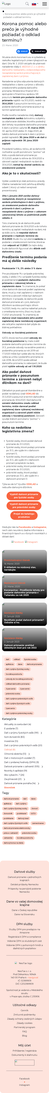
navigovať (33, 977)
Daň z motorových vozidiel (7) (19, 758)
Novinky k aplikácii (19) (15, 770)
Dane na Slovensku (24, 914)
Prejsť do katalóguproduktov (24, 515)
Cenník (24, 1010)
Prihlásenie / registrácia (24, 1051)
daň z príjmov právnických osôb (19, 699)
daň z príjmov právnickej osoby (19, 713)
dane (20, 664)
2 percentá (24, 689)
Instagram (24, 1085)
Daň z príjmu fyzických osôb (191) (21, 733)
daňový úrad (23, 818)
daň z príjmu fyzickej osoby (17, 669)
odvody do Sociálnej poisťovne (19, 679)
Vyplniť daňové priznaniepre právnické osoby (24, 505)
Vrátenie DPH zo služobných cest (24, 941)
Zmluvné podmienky (24, 1014)
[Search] (27, 3)
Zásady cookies (24, 1023)
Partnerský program (24, 1027)
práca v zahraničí (11, 833)
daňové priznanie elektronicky (17, 828)
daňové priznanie (34, 664)
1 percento (10, 708)
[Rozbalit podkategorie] (41, 732)
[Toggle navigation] (44, 4)
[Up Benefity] (24, 1061)
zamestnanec (38, 823)
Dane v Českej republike (24, 910)
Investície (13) (11, 741)
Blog (24, 1036)
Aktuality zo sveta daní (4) (17, 724)
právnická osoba (13, 694)
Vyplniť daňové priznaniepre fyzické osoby (24, 496)
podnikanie (8, 818)
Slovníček (9, 787)
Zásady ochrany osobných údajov (24, 1019)
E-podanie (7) (11, 728)
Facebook (24, 1078)
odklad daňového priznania (17, 684)
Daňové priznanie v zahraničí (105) (21, 766)
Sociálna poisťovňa (14, 674)
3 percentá (10, 689)
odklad (17, 659)
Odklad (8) (9, 749)
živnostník (8, 814)
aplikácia (9, 664)
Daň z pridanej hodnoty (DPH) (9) (21, 762)
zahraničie (8, 838)
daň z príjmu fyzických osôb (18, 704)
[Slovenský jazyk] (35, 3)
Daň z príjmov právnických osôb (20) (23, 745)
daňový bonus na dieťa (13, 843)
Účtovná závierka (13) (15, 754)
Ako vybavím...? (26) (14, 775)
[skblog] (3, 11)
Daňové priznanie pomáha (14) (20, 783)
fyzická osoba (30, 659)
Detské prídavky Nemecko (25, 884)
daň (7, 659)
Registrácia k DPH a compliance (24, 937)
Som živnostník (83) (14, 737)
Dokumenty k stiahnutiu (24, 1055)
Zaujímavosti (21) (13, 779)
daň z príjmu (21, 804)
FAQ (24, 1031)
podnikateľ (21, 814)
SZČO (33, 814)
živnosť (35, 809)
